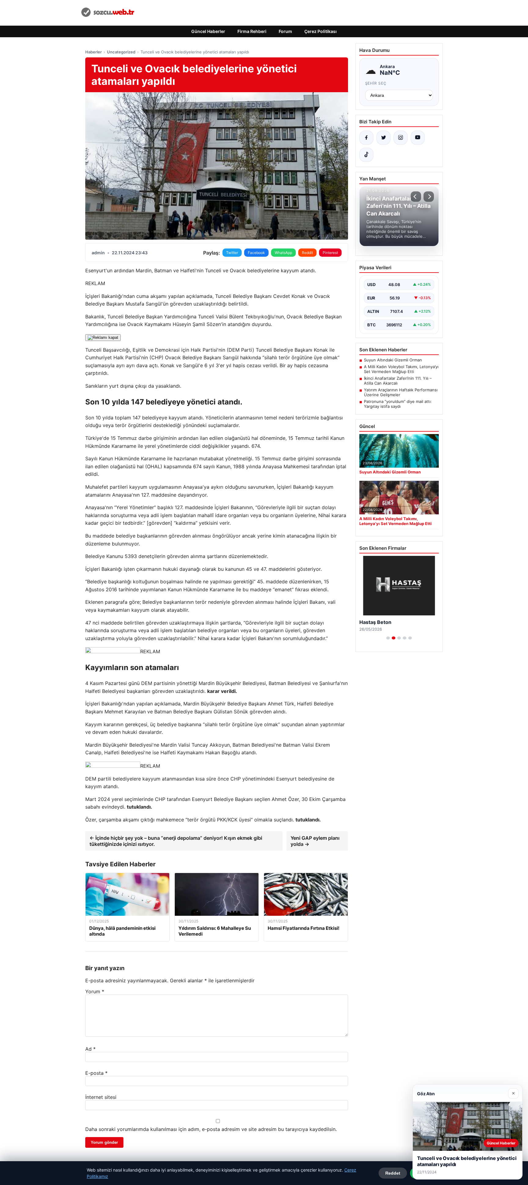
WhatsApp (283, 252)
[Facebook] (366, 138)
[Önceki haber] (416, 196)
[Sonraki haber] (429, 196)
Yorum (94, 991)
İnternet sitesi (100, 1097)
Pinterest (330, 252)
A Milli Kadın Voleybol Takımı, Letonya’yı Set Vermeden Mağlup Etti (401, 369)
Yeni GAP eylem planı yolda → (315, 841)
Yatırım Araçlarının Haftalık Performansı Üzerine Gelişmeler (401, 392)
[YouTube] (418, 138)
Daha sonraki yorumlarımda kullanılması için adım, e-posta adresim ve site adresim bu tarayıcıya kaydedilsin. (211, 1129)
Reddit (307, 252)
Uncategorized (121, 51)
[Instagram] (401, 138)
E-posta (96, 1073)
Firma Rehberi (251, 31)
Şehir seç (376, 83)
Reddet (392, 1173)
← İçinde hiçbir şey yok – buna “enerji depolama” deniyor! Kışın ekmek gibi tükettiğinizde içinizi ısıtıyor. (176, 841)
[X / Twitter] (383, 138)
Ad (90, 1049)
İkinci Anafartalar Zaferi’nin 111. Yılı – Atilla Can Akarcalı (398, 381)
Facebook (256, 252)
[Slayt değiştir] (388, 638)
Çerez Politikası (320, 31)
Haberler (93, 51)
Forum (285, 31)
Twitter (232, 252)
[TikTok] (366, 155)
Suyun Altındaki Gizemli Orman (393, 359)
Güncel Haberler (208, 31)
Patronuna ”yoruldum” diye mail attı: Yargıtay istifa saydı (398, 404)
